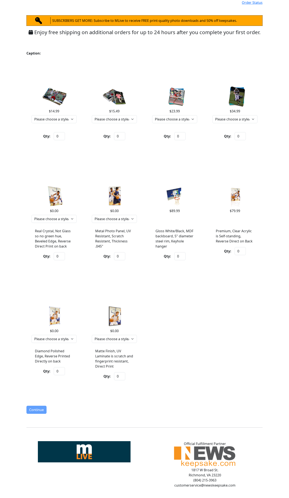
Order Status (252, 2)
